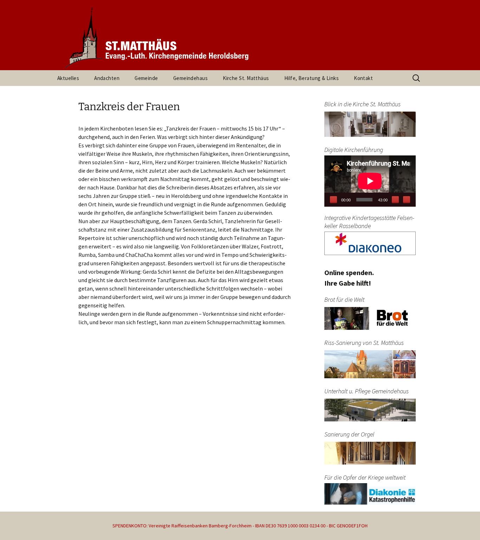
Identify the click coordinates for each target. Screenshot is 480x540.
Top (463, 523)
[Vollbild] (406, 199)
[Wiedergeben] (333, 199)
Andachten (106, 78)
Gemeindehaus (190, 78)
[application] (370, 181)
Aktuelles (68, 78)
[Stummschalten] (395, 199)
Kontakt (363, 78)
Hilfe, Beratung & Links (311, 78)
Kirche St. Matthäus (246, 78)
